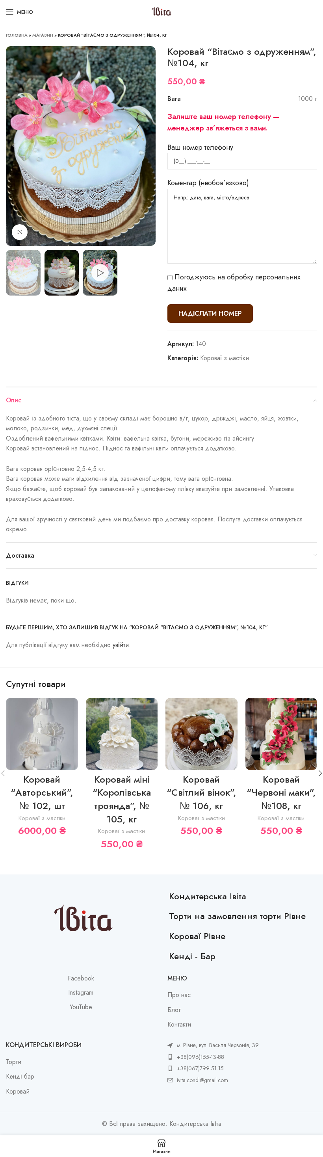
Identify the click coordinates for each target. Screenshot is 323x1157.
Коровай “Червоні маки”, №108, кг (281, 792)
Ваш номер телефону (200, 147)
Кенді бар (20, 1076)
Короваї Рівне (197, 936)
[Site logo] (161, 11)
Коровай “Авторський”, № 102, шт (42, 792)
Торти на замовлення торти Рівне (237, 916)
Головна (17, 35)
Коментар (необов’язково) (208, 183)
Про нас (179, 995)
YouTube (81, 1007)
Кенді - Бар (192, 956)
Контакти (179, 1024)
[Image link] (83, 918)
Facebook (81, 978)
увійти (121, 644)
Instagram (80, 992)
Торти (13, 1062)
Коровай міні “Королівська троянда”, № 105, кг (122, 799)
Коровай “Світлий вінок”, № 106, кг (201, 792)
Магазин (42, 35)
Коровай (18, 1091)
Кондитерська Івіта (207, 896)
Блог (174, 1010)
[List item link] (213, 1057)
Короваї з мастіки (224, 358)
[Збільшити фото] (20, 232)
